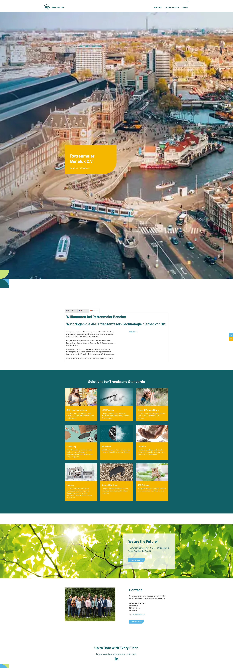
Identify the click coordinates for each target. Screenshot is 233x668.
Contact (185, 7)
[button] (116, 659)
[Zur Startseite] (54, 7)
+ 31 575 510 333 (140, 614)
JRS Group (158, 7)
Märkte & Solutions (172, 7)
